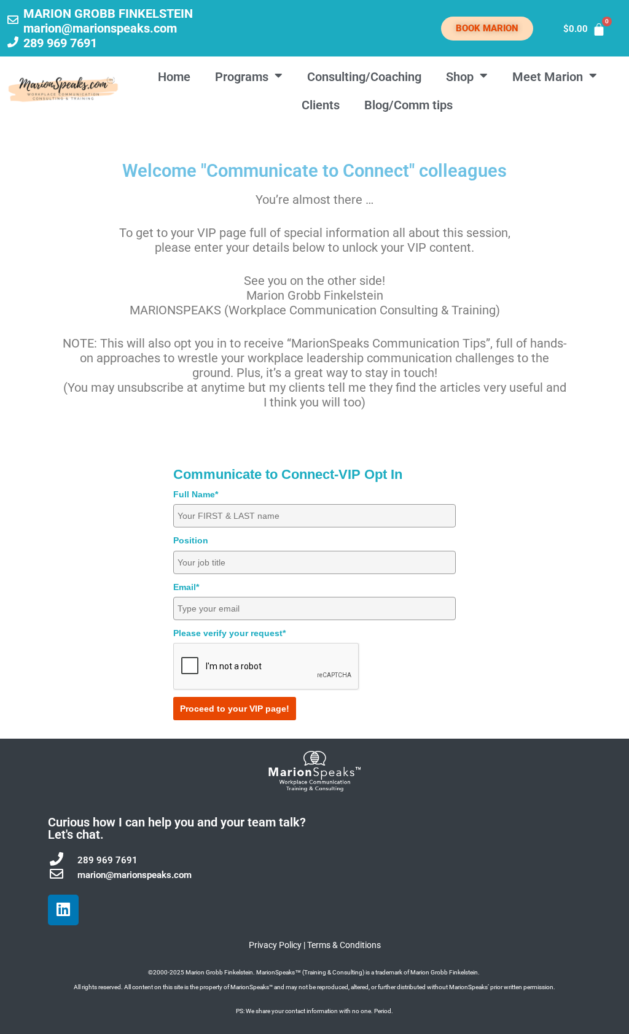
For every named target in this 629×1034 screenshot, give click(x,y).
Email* (186, 587)
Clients (321, 105)
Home (174, 76)
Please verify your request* (229, 633)
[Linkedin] (63, 910)
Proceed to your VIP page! (234, 708)
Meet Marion (547, 76)
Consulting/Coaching (364, 76)
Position (190, 540)
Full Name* (195, 494)
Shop (460, 76)
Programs (241, 76)
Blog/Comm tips (408, 105)
